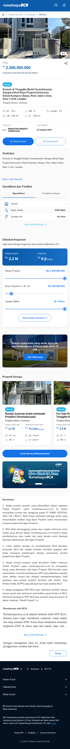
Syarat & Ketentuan (48, 733)
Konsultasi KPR (52, 141)
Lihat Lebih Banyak (33, 224)
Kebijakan (32, 733)
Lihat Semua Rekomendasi (35, 453)
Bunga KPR (18, 733)
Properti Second (15, 15)
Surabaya (30, 15)
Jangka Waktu (12, 301)
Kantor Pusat (9, 679)
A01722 (42, 15)
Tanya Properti (19, 141)
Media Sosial (9, 694)
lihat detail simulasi (34, 317)
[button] (31, 53)
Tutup (58, 653)
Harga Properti (12, 270)
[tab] (18, 194)
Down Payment (13, 286)
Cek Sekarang (35, 357)
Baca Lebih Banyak (34, 634)
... (24, 669)
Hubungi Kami (9, 687)
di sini (53, 723)
